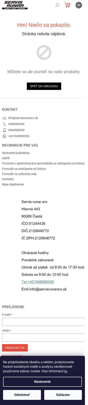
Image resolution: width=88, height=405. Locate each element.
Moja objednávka (13, 184)
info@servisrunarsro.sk (23, 118)
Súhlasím (63, 395)
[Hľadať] (57, 5)
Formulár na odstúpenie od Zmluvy (24, 168)
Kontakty (8, 179)
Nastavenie (42, 382)
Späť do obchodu (44, 86)
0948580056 (16, 124)
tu (65, 371)
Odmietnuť (22, 395)
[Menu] (79, 5)
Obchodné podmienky (16, 153)
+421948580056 (18, 136)
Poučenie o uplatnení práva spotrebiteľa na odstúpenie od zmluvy (43, 163)
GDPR (6, 158)
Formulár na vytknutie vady (19, 174)
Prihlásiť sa (15, 347)
